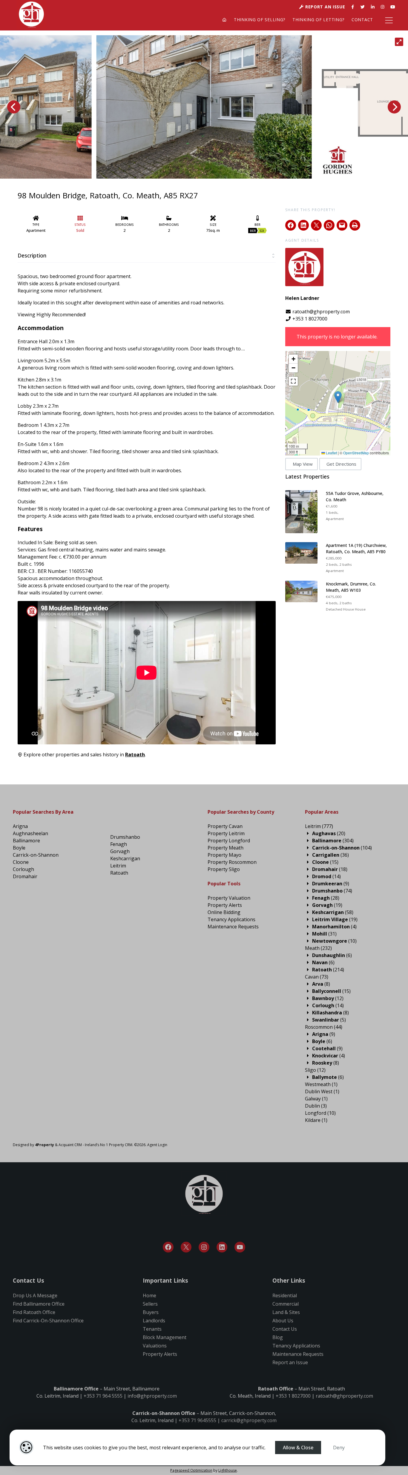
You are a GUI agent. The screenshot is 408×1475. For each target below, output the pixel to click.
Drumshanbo (125, 837)
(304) (333, 840)
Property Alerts (225, 905)
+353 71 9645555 (197, 1420)
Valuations (155, 1345)
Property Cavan (225, 826)
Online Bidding (224, 912)
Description (32, 255)
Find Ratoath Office (34, 1312)
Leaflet (331, 452)
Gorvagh (120, 851)
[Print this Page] (354, 225)
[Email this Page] (316, 225)
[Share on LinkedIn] (303, 225)
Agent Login (157, 1144)
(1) (321, 1084)
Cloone (21, 862)
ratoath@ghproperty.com (320, 311)
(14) (326, 876)
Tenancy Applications (231, 919)
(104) (342, 847)
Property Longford (229, 840)
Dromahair (25, 876)
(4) (334, 926)
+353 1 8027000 (309, 318)
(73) (316, 976)
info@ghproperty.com (152, 1396)
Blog (277, 1337)
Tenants (152, 1329)
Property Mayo (224, 855)
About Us (282, 1320)
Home (149, 1295)
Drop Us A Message (35, 1295)
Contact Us (284, 1329)
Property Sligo (224, 869)
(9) (330, 883)
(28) (325, 898)
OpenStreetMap (356, 452)
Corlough (23, 869)
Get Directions (341, 464)
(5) (329, 1019)
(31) (324, 933)
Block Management (164, 1337)
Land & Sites (286, 1312)
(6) (332, 955)
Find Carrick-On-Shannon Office (48, 1320)
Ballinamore (26, 840)
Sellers (150, 1304)
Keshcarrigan (125, 858)
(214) (328, 969)
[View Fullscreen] (293, 381)
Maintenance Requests (233, 926)
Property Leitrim (226, 833)
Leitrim (118, 865)
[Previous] (13, 107)
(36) (330, 855)
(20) (328, 833)
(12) (327, 998)
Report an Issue (324, 7)
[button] (338, 397)
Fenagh (118, 844)
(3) (316, 1106)
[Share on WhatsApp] (329, 225)
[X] (186, 1247)
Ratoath (119, 873)
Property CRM (120, 1144)
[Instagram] (204, 1247)
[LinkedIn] (222, 1247)
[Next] (394, 107)
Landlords (154, 1320)
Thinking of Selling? (259, 19)
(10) (334, 941)
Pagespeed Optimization (191, 1470)
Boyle (19, 847)
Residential (284, 1295)
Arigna (20, 826)
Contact (362, 19)
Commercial (285, 1304)
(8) (321, 984)
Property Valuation (229, 898)
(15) (325, 862)
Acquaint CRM (70, 1144)
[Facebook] (168, 1247)
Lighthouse (227, 1470)
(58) (332, 912)
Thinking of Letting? (318, 19)
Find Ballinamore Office (39, 1304)
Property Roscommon (232, 862)
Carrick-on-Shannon (36, 855)
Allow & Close (298, 1447)
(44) (323, 1027)
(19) (327, 905)
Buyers (151, 1312)
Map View (303, 464)
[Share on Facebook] (290, 225)
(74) (332, 890)
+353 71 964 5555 (103, 1396)
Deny (339, 1447)
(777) (319, 826)
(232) (318, 948)
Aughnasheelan (30, 833)
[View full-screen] (399, 42)
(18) (329, 869)
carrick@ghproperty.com (249, 1420)
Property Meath (225, 847)
